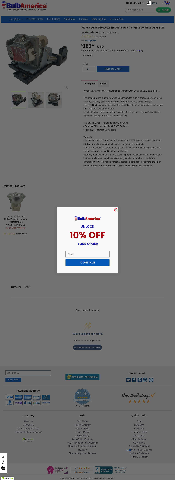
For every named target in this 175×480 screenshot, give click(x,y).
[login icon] (149, 3)
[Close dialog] (115, 209)
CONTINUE (87, 262)
